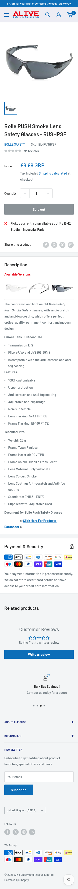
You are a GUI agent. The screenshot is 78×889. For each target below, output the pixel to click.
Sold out (39, 209)
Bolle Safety (14, 144)
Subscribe (18, 790)
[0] (70, 14)
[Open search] (47, 14)
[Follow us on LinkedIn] (32, 832)
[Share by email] (71, 244)
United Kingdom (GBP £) (21, 810)
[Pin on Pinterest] (54, 244)
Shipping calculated (53, 173)
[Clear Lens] (16, 283)
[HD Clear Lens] (39, 283)
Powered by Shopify (16, 880)
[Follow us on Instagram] (24, 832)
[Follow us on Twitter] (16, 832)
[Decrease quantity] (24, 193)
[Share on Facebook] (46, 244)
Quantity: (11, 193)
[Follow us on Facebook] (7, 832)
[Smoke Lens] (62, 283)
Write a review (39, 654)
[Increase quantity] (47, 193)
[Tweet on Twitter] (62, 244)
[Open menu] (6, 15)
